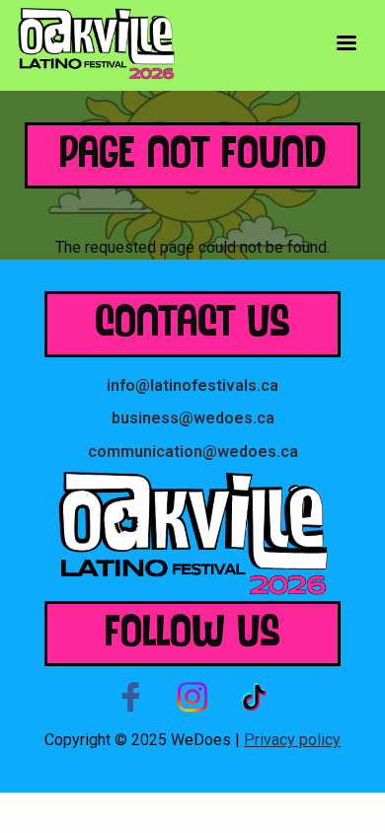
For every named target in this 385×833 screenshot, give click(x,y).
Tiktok (254, 697)
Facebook (131, 697)
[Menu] (345, 45)
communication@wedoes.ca (193, 451)
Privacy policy (292, 739)
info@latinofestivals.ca (192, 385)
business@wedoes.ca (193, 418)
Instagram (192, 697)
